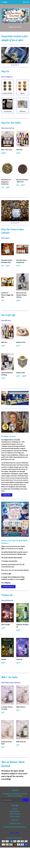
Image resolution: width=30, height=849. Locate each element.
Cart (27, 2)
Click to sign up (8, 586)
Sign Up (26, 800)
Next (28, 55)
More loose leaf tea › (8, 128)
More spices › (5, 238)
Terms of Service (15, 814)
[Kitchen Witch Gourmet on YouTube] (17, 833)
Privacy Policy (15, 816)
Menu (5, 2)
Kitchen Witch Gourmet (15, 838)
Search (15, 809)
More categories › (7, 77)
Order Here (6, 495)
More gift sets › (6, 320)
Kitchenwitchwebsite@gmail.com (15, 827)
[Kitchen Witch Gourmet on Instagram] (14, 833)
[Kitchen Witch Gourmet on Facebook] (12, 833)
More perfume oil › (7, 600)
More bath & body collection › (11, 682)
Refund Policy (15, 811)
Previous (2, 55)
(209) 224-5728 (15, 823)
